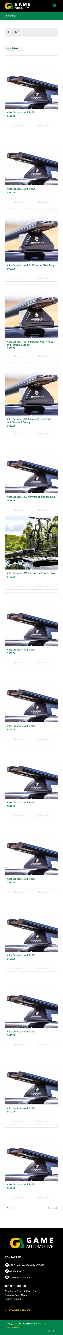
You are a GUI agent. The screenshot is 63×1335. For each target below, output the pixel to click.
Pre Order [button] (20, 126)
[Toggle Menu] (54, 6)
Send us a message (19, 1277)
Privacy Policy (44, 1324)
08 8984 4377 (16, 1271)
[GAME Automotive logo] (26, 6)
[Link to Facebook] (53, 1331)
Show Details (44, 126)
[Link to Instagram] (49, 1331)
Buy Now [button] (19, 278)
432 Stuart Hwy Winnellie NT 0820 (26, 1265)
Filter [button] (15, 32)
